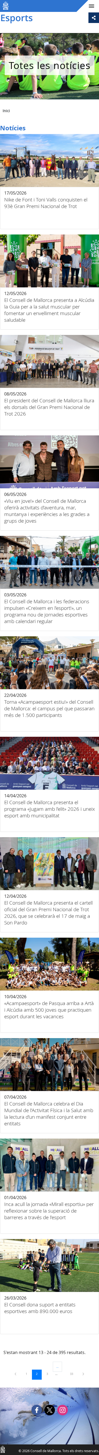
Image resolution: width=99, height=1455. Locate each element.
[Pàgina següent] (83, 1373)
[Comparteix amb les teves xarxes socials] (93, 17)
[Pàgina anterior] (16, 1373)
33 (73, 1373)
